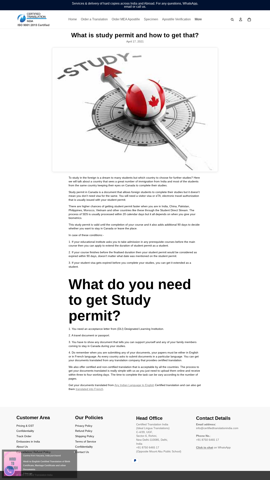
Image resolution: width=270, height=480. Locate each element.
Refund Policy (83, 430)
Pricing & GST (25, 425)
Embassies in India (28, 441)
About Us (22, 446)
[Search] (232, 19)
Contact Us (82, 452)
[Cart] (249, 19)
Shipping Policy (84, 436)
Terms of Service (85, 441)
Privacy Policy (83, 425)
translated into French (89, 389)
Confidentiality (25, 430)
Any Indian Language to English (134, 385)
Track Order (23, 436)
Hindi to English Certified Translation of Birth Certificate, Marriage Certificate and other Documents (46, 465)
